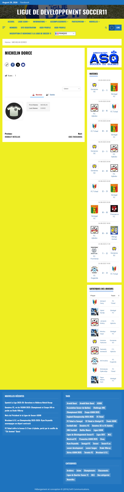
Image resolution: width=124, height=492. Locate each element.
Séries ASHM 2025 (74, 452)
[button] (3, 27)
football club (72, 425)
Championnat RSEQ (74, 412)
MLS (109, 434)
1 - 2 (104, 253)
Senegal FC (85, 443)
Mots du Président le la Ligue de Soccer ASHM (23, 415)
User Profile (45, 27)
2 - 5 (104, 111)
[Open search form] (106, 27)
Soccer (95, 443)
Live (118, 27)
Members (13, 27)
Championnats (89, 470)
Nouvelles (93, 21)
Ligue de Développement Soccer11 (80, 434)
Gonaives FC (84, 425)
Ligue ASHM (23, 21)
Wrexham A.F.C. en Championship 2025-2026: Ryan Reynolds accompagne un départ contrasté (29, 422)
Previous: (12, 135)
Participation (78, 21)
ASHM (99, 403)
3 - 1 (104, 151)
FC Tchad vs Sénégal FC (94, 421)
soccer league (91, 447)
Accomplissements (58, 21)
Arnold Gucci (72, 403)
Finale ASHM (111, 421)
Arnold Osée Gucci (87, 403)
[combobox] (71, 88)
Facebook (24, 2)
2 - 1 (104, 90)
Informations (39, 21)
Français (62, 33)
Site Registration (28, 27)
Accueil (11, 21)
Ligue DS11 (101, 434)
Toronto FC (88, 452)
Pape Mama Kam (102, 380)
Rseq (102, 439)
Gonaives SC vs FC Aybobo (102, 425)
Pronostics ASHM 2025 (88, 439)
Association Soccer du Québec (78, 407)
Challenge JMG (99, 407)
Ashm (79, 470)
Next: (75, 135)
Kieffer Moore (85, 430)
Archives (70, 470)
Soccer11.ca (105, 443)
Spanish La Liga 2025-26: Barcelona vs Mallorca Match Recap (28, 402)
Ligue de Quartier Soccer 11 (77, 475)
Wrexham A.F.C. (102, 452)
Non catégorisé (103, 475)
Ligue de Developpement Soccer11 (62, 11)
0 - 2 (104, 131)
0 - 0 (104, 212)
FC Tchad (114, 112)
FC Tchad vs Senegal (74, 421)
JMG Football (72, 430)
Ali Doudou (104, 361)
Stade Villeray (105, 447)
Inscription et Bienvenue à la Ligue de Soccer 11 (30, 33)
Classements (103, 470)
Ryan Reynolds (72, 443)
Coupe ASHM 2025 (92, 412)
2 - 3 (104, 191)
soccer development (75, 447)
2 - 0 (104, 171)
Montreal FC (71, 439)
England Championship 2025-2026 (80, 416)
